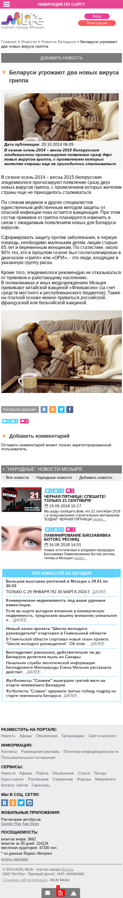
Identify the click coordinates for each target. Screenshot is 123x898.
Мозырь (67, 869)
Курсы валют (12, 779)
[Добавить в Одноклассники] (52, 409)
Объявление (46, 736)
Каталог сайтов (14, 785)
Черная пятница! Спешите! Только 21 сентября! (75, 498)
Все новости (17, 477)
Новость (8, 736)
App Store (30, 824)
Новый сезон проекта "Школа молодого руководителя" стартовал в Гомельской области (56, 630)
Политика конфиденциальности (91, 751)
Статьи (84, 773)
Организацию (72, 736)
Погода (100, 773)
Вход (97, 16)
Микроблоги (105, 779)
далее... (99, 519)
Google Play (11, 824)
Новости (8, 773)
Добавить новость (61, 58)
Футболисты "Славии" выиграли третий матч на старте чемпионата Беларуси (55, 682)
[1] (60, 893)
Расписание (38, 779)
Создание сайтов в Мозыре (25, 880)
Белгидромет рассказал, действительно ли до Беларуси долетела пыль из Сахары (53, 654)
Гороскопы (41, 785)
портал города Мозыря (22, 27)
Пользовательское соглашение (28, 757)
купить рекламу (14, 859)
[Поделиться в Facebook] (69, 409)
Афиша (25, 773)
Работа (42, 773)
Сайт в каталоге (102, 736)
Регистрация (97, 23)
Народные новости (54, 477)
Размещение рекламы (40, 751)
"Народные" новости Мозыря (44, 469)
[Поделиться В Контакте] (44, 409)
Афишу (25, 736)
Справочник (63, 779)
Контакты (9, 751)
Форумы (84, 779)
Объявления (63, 773)
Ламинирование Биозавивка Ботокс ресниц (77, 537)
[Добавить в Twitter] (61, 409)
